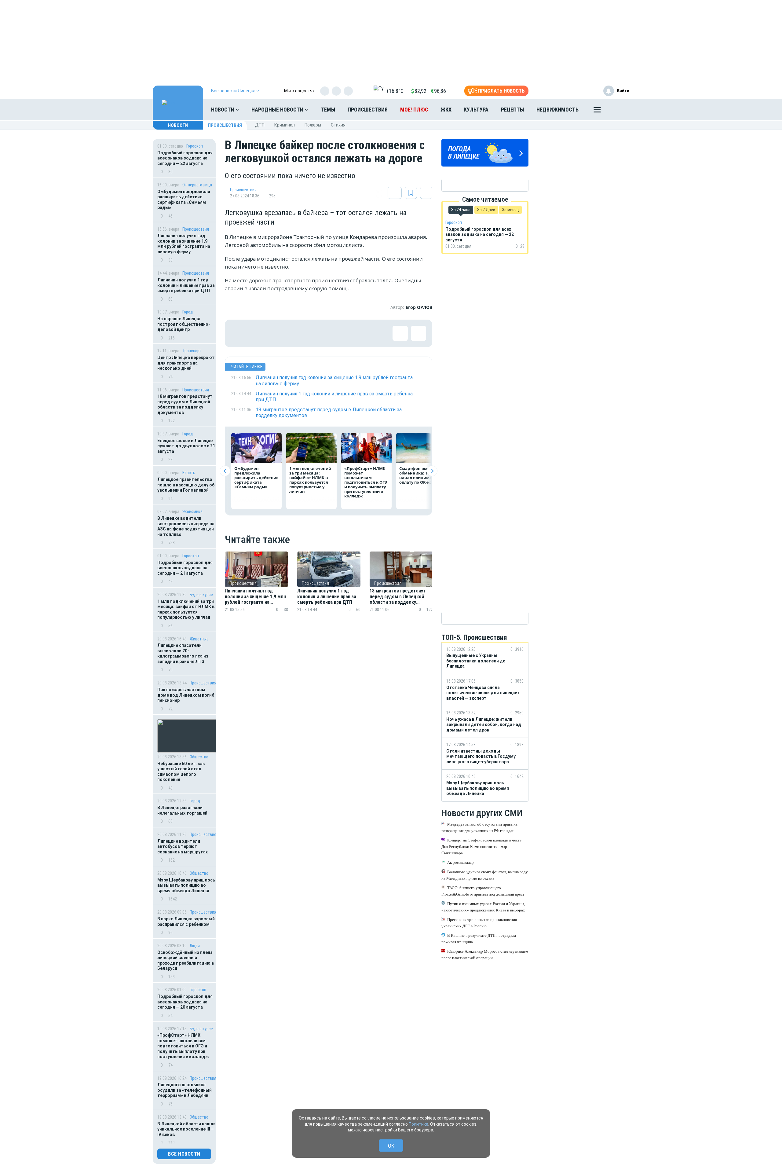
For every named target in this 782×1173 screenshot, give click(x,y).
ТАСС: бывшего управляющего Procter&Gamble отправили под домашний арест (482, 890)
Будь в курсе (201, 594)
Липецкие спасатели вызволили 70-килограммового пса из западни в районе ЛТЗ (182, 653)
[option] (256, 589)
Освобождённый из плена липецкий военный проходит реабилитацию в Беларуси (185, 960)
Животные (199, 638)
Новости (223, 109)
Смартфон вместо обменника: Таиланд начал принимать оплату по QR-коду (421, 475)
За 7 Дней (486, 209)
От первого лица (197, 184)
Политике (418, 1124)
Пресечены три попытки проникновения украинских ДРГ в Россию (479, 922)
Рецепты (512, 109)
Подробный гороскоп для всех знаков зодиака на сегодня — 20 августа (185, 1002)
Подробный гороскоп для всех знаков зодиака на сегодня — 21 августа (185, 568)
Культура (476, 109)
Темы (328, 109)
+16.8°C (395, 91)
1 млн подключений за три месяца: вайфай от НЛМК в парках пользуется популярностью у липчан (185, 609)
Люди (195, 945)
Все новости (184, 1154)
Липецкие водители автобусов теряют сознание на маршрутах (182, 846)
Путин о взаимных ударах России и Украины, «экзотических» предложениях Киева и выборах (483, 906)
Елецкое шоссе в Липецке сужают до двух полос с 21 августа (186, 446)
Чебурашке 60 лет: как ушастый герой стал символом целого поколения (181, 771)
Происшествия (368, 109)
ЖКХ (445, 109)
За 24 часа (460, 209)
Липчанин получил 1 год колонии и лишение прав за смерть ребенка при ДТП (186, 285)
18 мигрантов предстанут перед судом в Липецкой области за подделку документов (185, 404)
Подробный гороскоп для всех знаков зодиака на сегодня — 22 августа (185, 158)
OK (391, 1145)
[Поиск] (618, 109)
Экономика (192, 511)
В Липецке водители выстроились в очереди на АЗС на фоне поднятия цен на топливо (185, 526)
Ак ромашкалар (460, 862)
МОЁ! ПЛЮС (414, 109)
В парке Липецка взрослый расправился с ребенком (186, 921)
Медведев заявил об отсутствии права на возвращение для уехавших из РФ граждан (479, 827)
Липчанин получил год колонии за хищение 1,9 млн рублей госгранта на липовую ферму (183, 243)
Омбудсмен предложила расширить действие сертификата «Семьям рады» (183, 199)
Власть (188, 472)
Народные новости (278, 109)
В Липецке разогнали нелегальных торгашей (182, 810)
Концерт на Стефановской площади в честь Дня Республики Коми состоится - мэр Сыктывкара (481, 846)
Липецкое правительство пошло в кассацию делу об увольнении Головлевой (185, 485)
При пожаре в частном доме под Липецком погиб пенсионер (185, 695)
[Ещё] (597, 111)
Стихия (338, 125)
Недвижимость (557, 109)
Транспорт (191, 350)
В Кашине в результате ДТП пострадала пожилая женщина (478, 938)
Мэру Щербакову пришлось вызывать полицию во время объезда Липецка (186, 885)
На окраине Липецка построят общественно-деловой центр (183, 324)
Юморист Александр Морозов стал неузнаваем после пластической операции (484, 954)
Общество (199, 756)
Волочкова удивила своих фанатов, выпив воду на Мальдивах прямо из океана (484, 874)
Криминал (284, 125)
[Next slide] (432, 471)
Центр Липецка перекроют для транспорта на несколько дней (186, 363)
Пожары (313, 125)
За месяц (510, 209)
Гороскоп (194, 146)
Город (187, 312)
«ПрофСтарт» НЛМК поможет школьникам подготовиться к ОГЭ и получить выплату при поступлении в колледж (183, 1046)
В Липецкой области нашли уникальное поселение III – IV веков (186, 1129)
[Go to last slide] (225, 471)
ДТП (260, 125)
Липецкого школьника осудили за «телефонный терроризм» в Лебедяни (184, 1090)
